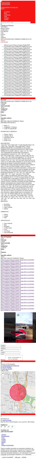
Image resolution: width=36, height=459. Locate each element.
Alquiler (6, 19)
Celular (3, 352)
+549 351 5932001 (7, 369)
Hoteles (3, 442)
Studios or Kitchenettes (7, 445)
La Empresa (7, 15)
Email (2, 354)
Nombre (3, 347)
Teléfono (3, 348)
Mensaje (3, 359)
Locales (3, 439)
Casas (3, 437)
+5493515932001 (6, 420)
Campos (3, 440)
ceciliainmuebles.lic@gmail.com (9, 7)
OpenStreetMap (26, 413)
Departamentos (5, 436)
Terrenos (3, 434)
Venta (5, 16)
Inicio (5, 13)
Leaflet (20, 413)
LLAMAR (7, 11)
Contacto (6, 18)
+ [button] (3, 373)
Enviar (2, 361)
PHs (2, 444)
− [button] (3, 376)
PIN (2, 350)
